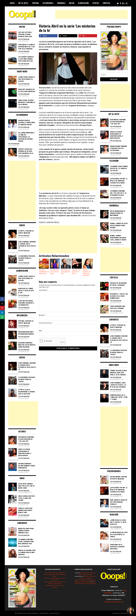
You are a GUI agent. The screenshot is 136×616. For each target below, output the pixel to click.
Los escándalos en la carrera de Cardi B (54, 271)
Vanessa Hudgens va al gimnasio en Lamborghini (87, 272)
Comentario (43, 290)
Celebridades (48, 3)
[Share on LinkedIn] (2, 312)
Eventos (95, 3)
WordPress (124, 613)
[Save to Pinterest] (2, 308)
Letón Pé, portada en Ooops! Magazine (55, 572)
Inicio (12, 3)
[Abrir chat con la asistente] (130, 610)
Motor (71, 3)
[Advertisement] (91, 14)
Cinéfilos (106, 3)
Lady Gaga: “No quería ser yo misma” (76, 271)
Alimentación (83, 3)
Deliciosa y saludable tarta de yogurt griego (44, 271)
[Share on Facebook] (2, 299)
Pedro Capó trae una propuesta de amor (65, 271)
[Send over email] (2, 317)
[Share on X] (2, 303)
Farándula (61, 3)
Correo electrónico (45, 323)
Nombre (42, 315)
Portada (35, 3)
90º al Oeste (23, 3)
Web (40, 330)
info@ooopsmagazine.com (113, 602)
